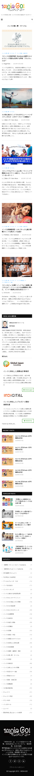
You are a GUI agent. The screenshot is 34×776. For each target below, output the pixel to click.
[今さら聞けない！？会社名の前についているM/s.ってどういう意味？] (7, 537)
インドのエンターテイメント (17, 598)
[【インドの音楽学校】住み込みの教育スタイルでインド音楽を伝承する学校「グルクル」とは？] (17, 40)
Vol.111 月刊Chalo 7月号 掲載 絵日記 (23, 448)
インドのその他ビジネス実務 (17, 602)
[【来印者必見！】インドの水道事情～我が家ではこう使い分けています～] (7, 549)
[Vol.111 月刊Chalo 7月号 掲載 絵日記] (7, 450)
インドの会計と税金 (17, 622)
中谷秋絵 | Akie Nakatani (11, 235)
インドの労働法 (17, 626)
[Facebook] (10, 761)
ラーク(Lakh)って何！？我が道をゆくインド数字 (23, 524)
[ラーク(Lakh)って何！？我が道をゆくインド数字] (7, 525)
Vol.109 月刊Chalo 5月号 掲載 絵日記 (23, 471)
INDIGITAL (29, 421)
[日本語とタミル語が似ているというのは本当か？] (7, 514)
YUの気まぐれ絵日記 (17, 577)
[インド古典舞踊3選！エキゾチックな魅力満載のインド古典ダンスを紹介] (17, 213)
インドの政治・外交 (17, 634)
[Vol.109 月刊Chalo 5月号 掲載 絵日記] (7, 473)
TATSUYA (7, 293)
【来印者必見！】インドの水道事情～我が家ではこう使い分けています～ (23, 548)
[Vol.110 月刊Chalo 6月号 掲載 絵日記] (7, 461)
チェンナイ (17, 692)
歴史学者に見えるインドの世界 (17, 712)
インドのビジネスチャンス (17, 610)
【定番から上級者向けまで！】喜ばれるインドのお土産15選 (23, 501)
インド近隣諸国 (17, 684)
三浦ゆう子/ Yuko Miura (11, 120)
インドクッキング (17, 589)
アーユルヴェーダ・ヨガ (17, 581)
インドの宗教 (17, 630)
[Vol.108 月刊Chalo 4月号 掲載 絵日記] (7, 484)
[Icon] (17, 154)
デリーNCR (17, 700)
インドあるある (17, 585)
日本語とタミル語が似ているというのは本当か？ (23, 512)
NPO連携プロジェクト (17, 573)
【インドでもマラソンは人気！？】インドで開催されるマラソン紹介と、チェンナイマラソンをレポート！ (17, 173)
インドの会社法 (17, 618)
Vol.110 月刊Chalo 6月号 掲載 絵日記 (23, 460)
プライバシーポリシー (17, 767)
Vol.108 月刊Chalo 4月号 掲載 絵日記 (23, 482)
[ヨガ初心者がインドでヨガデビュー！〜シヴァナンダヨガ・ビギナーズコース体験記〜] (17, 98)
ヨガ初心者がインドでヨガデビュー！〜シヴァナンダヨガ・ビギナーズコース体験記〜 (17, 116)
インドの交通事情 (17, 614)
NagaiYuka (7, 64)
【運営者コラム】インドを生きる (17, 569)
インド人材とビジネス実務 (17, 667)
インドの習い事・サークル (8, 53)
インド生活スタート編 (7, 282)
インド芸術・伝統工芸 (22, 53)
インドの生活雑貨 (17, 647)
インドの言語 (17, 659)
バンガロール (17, 704)
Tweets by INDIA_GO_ (8, 424)
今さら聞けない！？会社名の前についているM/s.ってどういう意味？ (23, 536)
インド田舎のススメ (17, 676)
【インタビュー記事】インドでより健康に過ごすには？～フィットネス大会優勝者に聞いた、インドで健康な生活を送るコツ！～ (17, 287)
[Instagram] (19, 761)
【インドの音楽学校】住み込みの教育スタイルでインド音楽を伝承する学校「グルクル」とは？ (17, 58)
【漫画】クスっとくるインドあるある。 (17, 565)
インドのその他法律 (17, 606)
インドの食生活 (20, 280)
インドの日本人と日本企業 (17, 643)
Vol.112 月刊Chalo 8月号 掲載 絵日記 (23, 437)
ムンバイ (17, 708)
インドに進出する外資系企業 (17, 593)
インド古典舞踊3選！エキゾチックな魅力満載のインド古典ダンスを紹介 (16, 230)
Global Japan (29, 390)
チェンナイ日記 (17, 696)
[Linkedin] (23, 761)
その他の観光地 (17, 688)
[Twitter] (15, 761)
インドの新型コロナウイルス (17, 639)
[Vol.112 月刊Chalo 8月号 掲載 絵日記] (7, 439)
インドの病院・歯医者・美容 (17, 651)
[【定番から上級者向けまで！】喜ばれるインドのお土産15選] (7, 502)
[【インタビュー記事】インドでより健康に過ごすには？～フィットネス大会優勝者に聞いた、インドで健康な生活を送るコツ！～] (17, 267)
